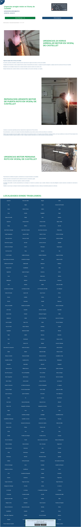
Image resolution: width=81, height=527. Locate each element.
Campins (25, 313)
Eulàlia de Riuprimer (42, 255)
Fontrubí (59, 448)
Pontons (59, 519)
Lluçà (42, 204)
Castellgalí (42, 414)
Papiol (59, 213)
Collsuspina (42, 246)
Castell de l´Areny (42, 418)
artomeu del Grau (42, 242)
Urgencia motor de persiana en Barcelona (14, 22)
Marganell (59, 364)
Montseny (42, 339)
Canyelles (25, 309)
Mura (9, 339)
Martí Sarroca (25, 376)
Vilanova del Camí (42, 355)
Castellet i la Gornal (25, 418)
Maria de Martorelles (25, 402)
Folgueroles (59, 477)
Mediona (59, 217)
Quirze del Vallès (59, 389)
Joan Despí (8, 309)
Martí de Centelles (59, 376)
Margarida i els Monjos (25, 406)
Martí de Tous (42, 376)
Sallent (8, 351)
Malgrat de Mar (9, 502)
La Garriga (26, 490)
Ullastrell (59, 402)
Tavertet (8, 301)
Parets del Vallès (25, 200)
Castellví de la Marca (9, 469)
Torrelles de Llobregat (26, 435)
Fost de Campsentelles (25, 389)
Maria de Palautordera (59, 439)
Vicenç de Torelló (25, 238)
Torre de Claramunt (8, 439)
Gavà (9, 276)
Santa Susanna (42, 502)
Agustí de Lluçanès (42, 347)
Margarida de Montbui (42, 406)
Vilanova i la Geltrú (8, 355)
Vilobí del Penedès (8, 292)
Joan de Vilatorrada (42, 318)
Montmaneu (25, 452)
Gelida (42, 259)
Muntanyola (25, 339)
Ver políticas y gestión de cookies (40, 522)
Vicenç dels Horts (8, 238)
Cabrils (25, 334)
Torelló (25, 439)
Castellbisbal (25, 267)
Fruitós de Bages (8, 389)
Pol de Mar (42, 393)
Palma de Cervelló (8, 217)
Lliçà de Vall (25, 292)
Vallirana (59, 276)
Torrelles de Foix (42, 435)
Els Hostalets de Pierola (59, 460)
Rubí (9, 343)
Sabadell (59, 242)
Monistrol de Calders (42, 423)
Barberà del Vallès (25, 330)
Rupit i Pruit (25, 322)
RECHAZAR (37, 524)
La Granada (8, 490)
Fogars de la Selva (25, 481)
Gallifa (59, 200)
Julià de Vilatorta (25, 326)
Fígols (42, 481)
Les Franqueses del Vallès (42, 288)
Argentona (9, 221)
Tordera (42, 297)
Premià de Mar (8, 423)
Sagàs (25, 204)
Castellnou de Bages (25, 414)
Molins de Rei (8, 427)
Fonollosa (42, 477)
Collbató (8, 460)
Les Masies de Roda (25, 288)
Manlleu (42, 498)
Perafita (25, 213)
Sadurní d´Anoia (42, 234)
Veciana (25, 276)
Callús (59, 313)
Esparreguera (59, 246)
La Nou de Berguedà (42, 385)
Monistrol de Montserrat (25, 423)
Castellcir (25, 511)
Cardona (42, 511)
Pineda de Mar (8, 267)
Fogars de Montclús (8, 481)
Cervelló (42, 494)
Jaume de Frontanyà (59, 318)
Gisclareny (26, 477)
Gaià (42, 448)
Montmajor (42, 452)
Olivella (8, 435)
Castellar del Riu (26, 360)
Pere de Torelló (8, 326)
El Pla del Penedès (25, 460)
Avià (42, 410)
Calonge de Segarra (42, 313)
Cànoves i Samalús (42, 309)
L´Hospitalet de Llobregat (42, 490)
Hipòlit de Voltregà (42, 368)
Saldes (42, 284)
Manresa (42, 334)
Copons (25, 246)
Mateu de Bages (59, 372)
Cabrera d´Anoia (42, 225)
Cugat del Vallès (26, 234)
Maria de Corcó (42, 402)
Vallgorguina (8, 280)
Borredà (59, 225)
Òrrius (59, 469)
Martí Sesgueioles (8, 376)
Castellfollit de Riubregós (8, 418)
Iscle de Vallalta (9, 322)
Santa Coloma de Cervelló (42, 439)
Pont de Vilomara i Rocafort (8, 523)
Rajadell (8, 519)
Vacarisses (59, 280)
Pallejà (25, 217)
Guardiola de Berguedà (25, 473)
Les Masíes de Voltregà (8, 288)
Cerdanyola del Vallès (59, 494)
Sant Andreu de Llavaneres (9, 347)
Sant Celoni (8, 402)
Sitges (8, 410)
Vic (25, 397)
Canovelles (59, 309)
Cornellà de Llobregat (26, 259)
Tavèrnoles (26, 301)
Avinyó (8, 209)
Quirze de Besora (8, 393)
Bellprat (25, 225)
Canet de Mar (8, 313)
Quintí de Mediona (25, 393)
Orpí (59, 427)
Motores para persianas (6, 22)
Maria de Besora (9, 448)
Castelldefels (8, 511)
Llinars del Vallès (59, 284)
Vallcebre (25, 280)
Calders (42, 209)
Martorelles (25, 364)
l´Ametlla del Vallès (25, 494)
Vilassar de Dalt (59, 351)
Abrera (59, 297)
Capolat (59, 326)
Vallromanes (42, 276)
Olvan (42, 431)
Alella (59, 267)
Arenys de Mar (42, 221)
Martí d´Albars (8, 381)
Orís (25, 431)
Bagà (9, 334)
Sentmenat (26, 448)
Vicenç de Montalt (42, 238)
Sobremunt (59, 406)
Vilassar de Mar (59, 339)
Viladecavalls (25, 263)
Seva (26, 410)
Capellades (9, 330)
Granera (8, 477)
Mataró (25, 351)
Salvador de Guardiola (25, 305)
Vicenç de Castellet (8, 305)
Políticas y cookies (59, 523)
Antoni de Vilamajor (59, 343)
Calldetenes (8, 318)
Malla (59, 498)
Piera (9, 213)
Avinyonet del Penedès (59, 204)
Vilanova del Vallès (25, 355)
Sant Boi (25, 242)
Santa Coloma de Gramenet (8, 259)
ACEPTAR (43, 524)
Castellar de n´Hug (42, 360)
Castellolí (42, 469)
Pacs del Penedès (42, 515)
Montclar (25, 456)
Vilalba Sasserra (26, 368)
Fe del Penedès (9, 255)
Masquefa (9, 364)
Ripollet (42, 343)
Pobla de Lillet (42, 427)
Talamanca (59, 301)
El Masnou (43, 460)
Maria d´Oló (8, 406)
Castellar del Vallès (8, 360)
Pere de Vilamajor (59, 322)
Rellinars (59, 515)
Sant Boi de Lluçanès (9, 242)
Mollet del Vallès (59, 423)
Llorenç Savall (25, 381)
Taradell (42, 301)
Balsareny (42, 330)
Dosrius (8, 297)
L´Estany (59, 490)
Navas (59, 511)
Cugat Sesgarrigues (8, 234)
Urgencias (9, 200)
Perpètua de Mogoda (59, 502)
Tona (42, 305)
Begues (42, 200)
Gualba (42, 473)
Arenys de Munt (26, 221)
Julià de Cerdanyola (59, 305)
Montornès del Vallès (9, 498)
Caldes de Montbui (59, 368)
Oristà (9, 431)
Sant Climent (59, 397)
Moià (42, 217)
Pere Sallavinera (59, 393)
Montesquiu (8, 456)
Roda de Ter (25, 343)
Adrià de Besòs (59, 347)
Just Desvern (59, 381)
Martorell (42, 364)
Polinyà (25, 427)
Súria (9, 284)
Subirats (25, 284)
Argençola (9, 414)
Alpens (42, 267)
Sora (9, 204)
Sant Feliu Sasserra (8, 372)
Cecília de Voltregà (59, 234)
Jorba (9, 452)
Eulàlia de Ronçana (25, 255)
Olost (59, 431)
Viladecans (42, 263)
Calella (25, 318)
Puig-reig (59, 418)
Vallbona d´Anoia (42, 280)
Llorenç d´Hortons (42, 381)
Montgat (59, 452)
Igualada (59, 456)
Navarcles (59, 334)
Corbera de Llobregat (9, 246)
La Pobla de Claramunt (25, 385)
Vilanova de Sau (9, 368)
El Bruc (59, 292)
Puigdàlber (43, 213)
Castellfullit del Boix (59, 414)
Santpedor (26, 502)
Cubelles (25, 297)
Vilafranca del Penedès (8, 263)
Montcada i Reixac (42, 456)
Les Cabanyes (59, 288)
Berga (9, 225)
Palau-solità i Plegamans (8, 515)
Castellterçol (25, 469)
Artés (59, 410)
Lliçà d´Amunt (42, 292)
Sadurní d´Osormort (8, 385)
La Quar (42, 397)
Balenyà (59, 330)
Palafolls (25, 515)
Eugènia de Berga (59, 255)
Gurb (9, 473)
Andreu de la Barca (25, 347)
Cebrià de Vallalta (59, 238)
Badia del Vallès (42, 351)
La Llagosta (59, 385)
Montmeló (25, 498)
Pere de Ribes (42, 372)
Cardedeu (42, 326)
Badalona (59, 263)
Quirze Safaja (42, 389)
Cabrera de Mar (59, 259)
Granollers (59, 473)
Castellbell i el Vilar (59, 355)
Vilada (9, 397)
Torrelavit (59, 435)
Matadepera (59, 360)
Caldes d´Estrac (26, 209)
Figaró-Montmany (59, 481)
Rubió (42, 322)
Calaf (59, 209)
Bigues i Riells (59, 221)
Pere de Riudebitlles (25, 372)
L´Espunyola (8, 494)
